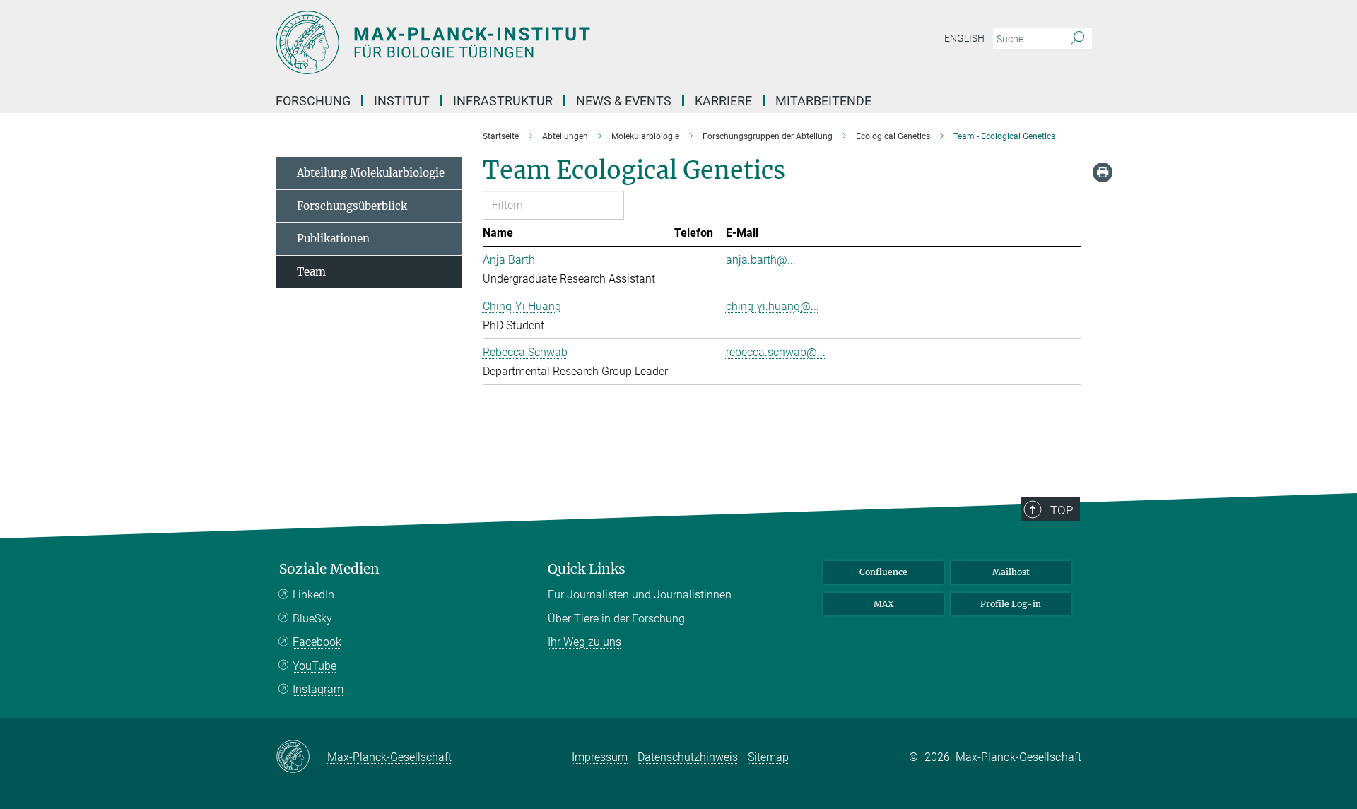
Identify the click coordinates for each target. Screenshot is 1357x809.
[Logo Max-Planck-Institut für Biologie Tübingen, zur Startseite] (541, 42)
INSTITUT (402, 100)
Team (311, 271)
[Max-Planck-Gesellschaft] (301, 757)
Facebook (317, 642)
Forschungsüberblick (352, 206)
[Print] (1102, 172)
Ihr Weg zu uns (584, 642)
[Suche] (1077, 39)
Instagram (318, 689)
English (964, 38)
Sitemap (768, 757)
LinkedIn (313, 594)
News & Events (623, 100)
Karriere (723, 100)
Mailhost (1011, 572)
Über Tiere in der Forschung (616, 618)
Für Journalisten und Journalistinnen (640, 594)
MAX (884, 603)
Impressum (600, 757)
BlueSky (312, 618)
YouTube (314, 666)
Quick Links (586, 569)
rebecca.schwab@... (776, 352)
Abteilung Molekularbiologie (371, 172)
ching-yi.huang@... (772, 306)
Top (1061, 510)
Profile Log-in (1010, 603)
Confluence (883, 572)
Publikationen (333, 238)
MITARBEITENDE (823, 100)
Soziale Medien (329, 569)
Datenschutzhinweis (688, 757)
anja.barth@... (761, 259)
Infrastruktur (503, 100)
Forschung (313, 100)
